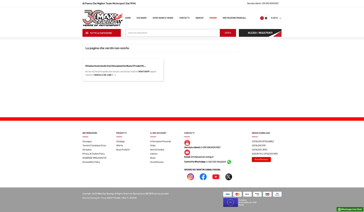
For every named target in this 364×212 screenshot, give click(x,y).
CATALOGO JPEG (259, 150)
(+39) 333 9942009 (216, 162)
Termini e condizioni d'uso (94, 145)
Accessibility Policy (91, 162)
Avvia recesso (157, 162)
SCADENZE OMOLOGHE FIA (94, 158)
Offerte (119, 145)
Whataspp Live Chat (351, 209)
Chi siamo (87, 150)
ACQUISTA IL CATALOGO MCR (265, 154)
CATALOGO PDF (259, 145)
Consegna (87, 141)
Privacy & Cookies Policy (93, 154)
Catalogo (120, 141)
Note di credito (157, 150)
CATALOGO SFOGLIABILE (263, 141)
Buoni (152, 158)
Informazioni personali (160, 141)
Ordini (152, 145)
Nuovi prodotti (123, 150)
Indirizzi (153, 154)
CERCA (228, 33)
